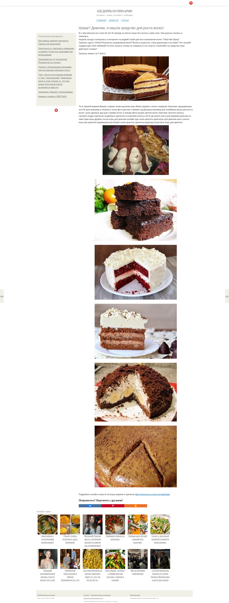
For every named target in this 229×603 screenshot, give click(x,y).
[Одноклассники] (135, 505)
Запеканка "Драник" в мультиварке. (55, 92)
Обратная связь (135, 595)
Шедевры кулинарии (114, 11)
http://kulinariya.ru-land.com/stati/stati (152, 494)
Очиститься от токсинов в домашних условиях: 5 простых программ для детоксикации (56, 51)
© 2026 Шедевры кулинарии (46, 595)
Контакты (86, 595)
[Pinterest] (113, 505)
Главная (101, 20)
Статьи (125, 20)
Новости (113, 20)
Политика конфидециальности (93, 598)
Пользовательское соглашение (101, 595)
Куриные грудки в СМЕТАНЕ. (52, 96)
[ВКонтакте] (90, 505)
